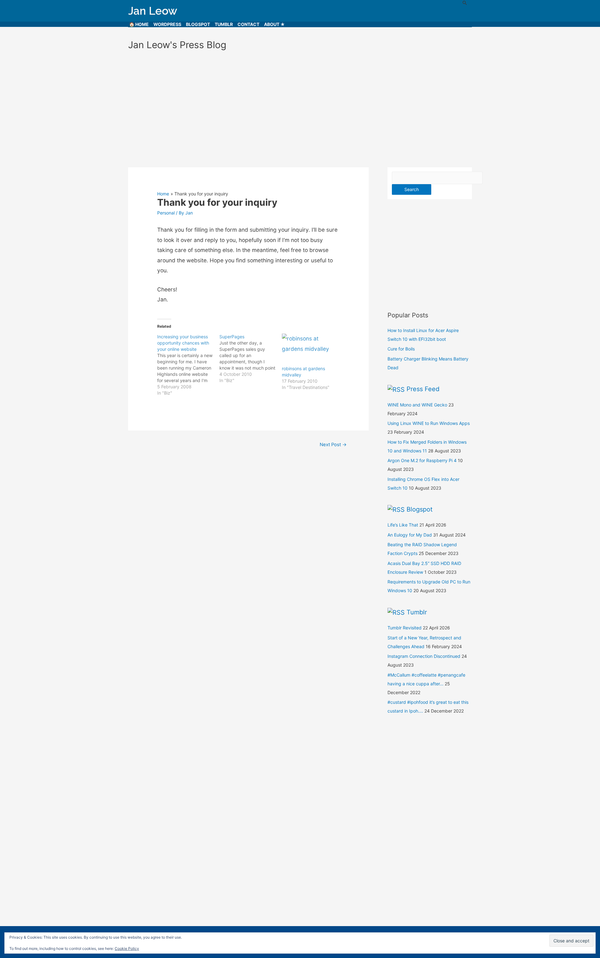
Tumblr (224, 24)
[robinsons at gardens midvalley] (310, 350)
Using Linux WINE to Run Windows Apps (429, 423)
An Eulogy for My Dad (410, 534)
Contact (248, 24)
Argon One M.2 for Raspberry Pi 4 (422, 460)
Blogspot (198, 24)
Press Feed (423, 389)
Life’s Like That (403, 524)
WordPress (167, 24)
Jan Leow (152, 10)
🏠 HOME (139, 24)
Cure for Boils (401, 348)
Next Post (333, 444)
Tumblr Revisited (405, 627)
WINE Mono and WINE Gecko (417, 404)
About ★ (274, 24)
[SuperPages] (250, 359)
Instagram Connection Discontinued (424, 656)
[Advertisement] (300, 106)
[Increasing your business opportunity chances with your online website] (188, 365)
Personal (166, 212)
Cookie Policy (127, 948)
